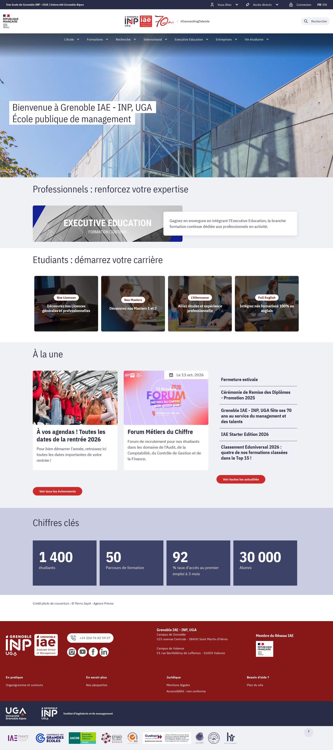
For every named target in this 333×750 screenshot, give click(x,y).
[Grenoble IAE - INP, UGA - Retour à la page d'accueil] (150, 21)
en (325, 5)
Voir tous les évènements (57, 491)
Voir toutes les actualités (241, 479)
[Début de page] (310, 732)
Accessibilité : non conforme (186, 691)
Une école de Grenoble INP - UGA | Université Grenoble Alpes (45, 4)
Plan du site (255, 685)
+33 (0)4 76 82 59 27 (95, 638)
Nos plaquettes (96, 685)
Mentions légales (178, 685)
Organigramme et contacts (24, 685)
